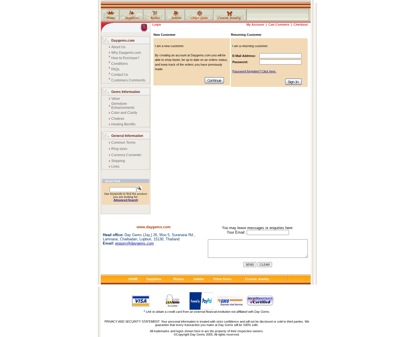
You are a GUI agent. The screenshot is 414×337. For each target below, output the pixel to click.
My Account (255, 24)
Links (115, 166)
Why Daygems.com (126, 53)
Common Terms (123, 143)
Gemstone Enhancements (122, 106)
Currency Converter (126, 155)
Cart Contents (278, 24)
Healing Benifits (123, 124)
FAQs (115, 69)
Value (115, 99)
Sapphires (153, 279)
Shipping (118, 161)
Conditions (119, 64)
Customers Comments (128, 80)
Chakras (117, 119)
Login (156, 24)
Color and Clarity (124, 113)
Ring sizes (119, 149)
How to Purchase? (125, 58)
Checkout (300, 24)
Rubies (178, 279)
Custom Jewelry (257, 279)
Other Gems (222, 279)
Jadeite (198, 279)
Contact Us (119, 75)
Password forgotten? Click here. (254, 71)
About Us (118, 47)
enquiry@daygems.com (134, 243)
